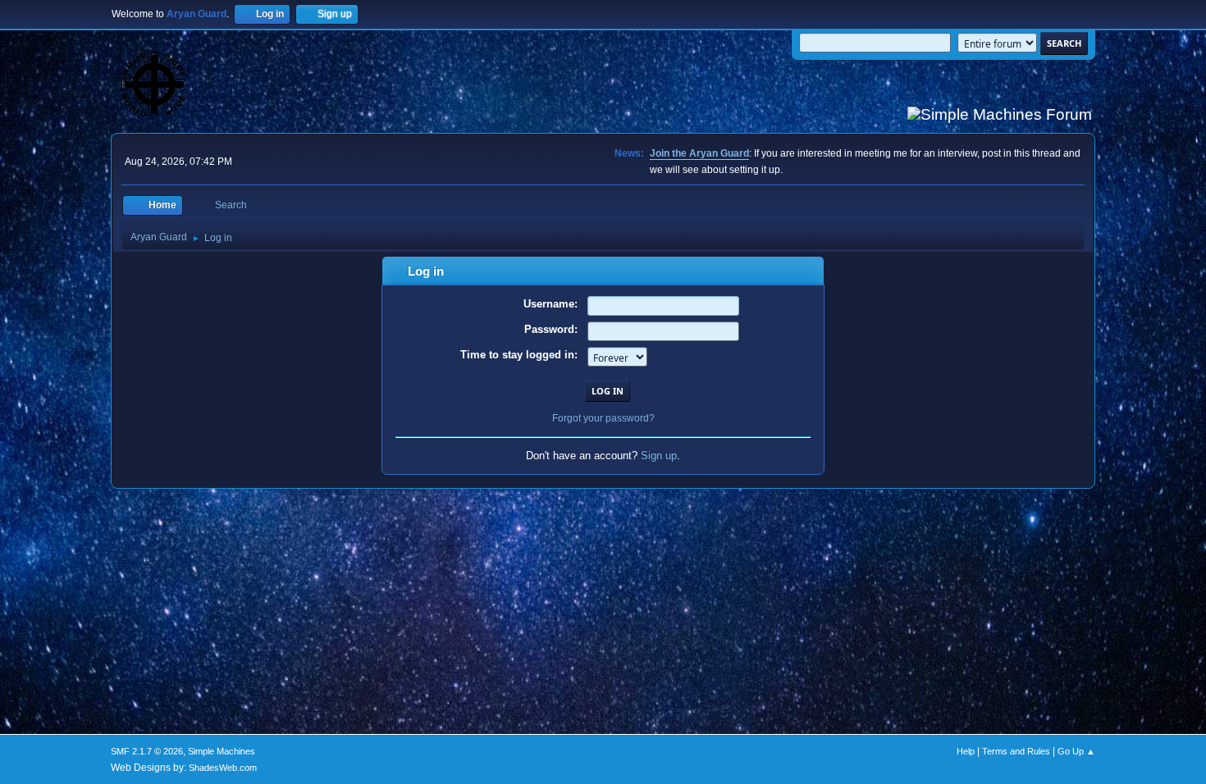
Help (966, 751)
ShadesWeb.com (223, 768)
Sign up (659, 455)
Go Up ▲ (1076, 751)
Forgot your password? (603, 418)
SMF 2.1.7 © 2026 (147, 751)
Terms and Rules (1016, 751)
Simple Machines (221, 751)
